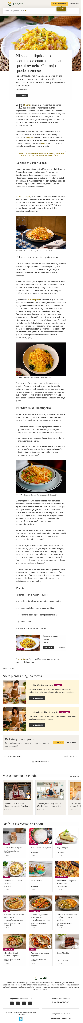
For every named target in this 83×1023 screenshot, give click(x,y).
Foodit (44, 143)
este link (22, 659)
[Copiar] (32, 95)
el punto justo (34, 300)
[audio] (76, 11)
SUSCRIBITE (59, 742)
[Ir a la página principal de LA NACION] (60, 1002)
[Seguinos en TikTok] (30, 1003)
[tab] (13, 756)
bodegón (29, 137)
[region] (41, 761)
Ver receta (48, 647)
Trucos (12, 668)
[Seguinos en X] (18, 1003)
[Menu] (4, 4)
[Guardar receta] (29, 811)
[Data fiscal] (20, 1019)
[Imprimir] (37, 95)
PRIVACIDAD (66, 1018)
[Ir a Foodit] (40, 978)
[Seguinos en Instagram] (12, 1003)
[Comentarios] (47, 95)
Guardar (23, 95)
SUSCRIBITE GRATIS (59, 4)
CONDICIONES (54, 1018)
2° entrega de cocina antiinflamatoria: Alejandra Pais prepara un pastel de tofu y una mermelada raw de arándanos (41, 154)
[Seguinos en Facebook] (24, 1003)
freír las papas (24, 196)
